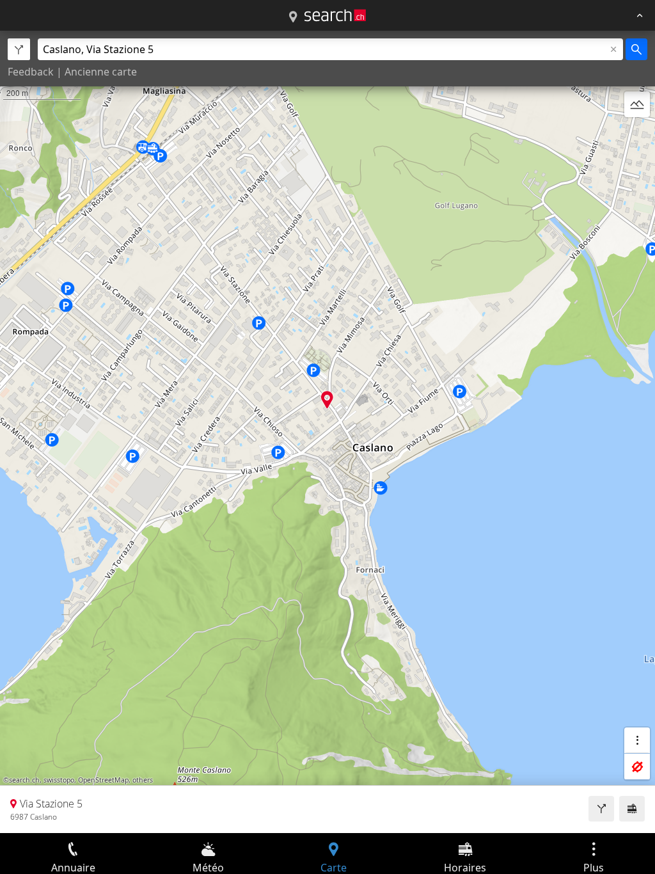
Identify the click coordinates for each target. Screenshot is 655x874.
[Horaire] (632, 809)
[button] (327, 399)
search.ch (24, 779)
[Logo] (335, 15)
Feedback (31, 72)
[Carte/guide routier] (293, 17)
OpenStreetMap (103, 779)
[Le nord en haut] (637, 135)
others (142, 779)
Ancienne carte (101, 72)
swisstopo (58, 779)
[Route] (601, 809)
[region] (327, 432)
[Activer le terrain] (637, 104)
